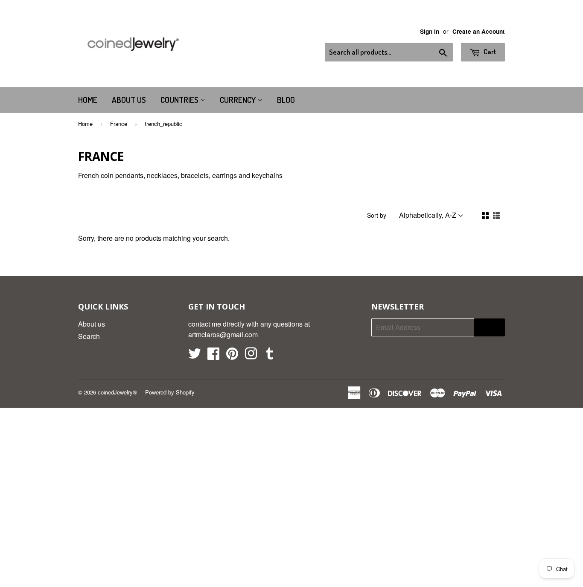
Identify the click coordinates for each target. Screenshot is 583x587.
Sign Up (489, 328)
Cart (489, 51)
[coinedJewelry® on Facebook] (213, 356)
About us (129, 99)
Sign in (429, 31)
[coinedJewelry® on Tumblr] (269, 356)
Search (89, 336)
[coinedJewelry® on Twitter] (194, 356)
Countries (180, 99)
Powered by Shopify (170, 392)
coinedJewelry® (117, 392)
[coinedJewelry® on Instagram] (251, 356)
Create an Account (478, 31)
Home (87, 99)
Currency (238, 99)
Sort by (376, 215)
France (118, 124)
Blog (286, 99)
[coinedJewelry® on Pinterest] (232, 356)
